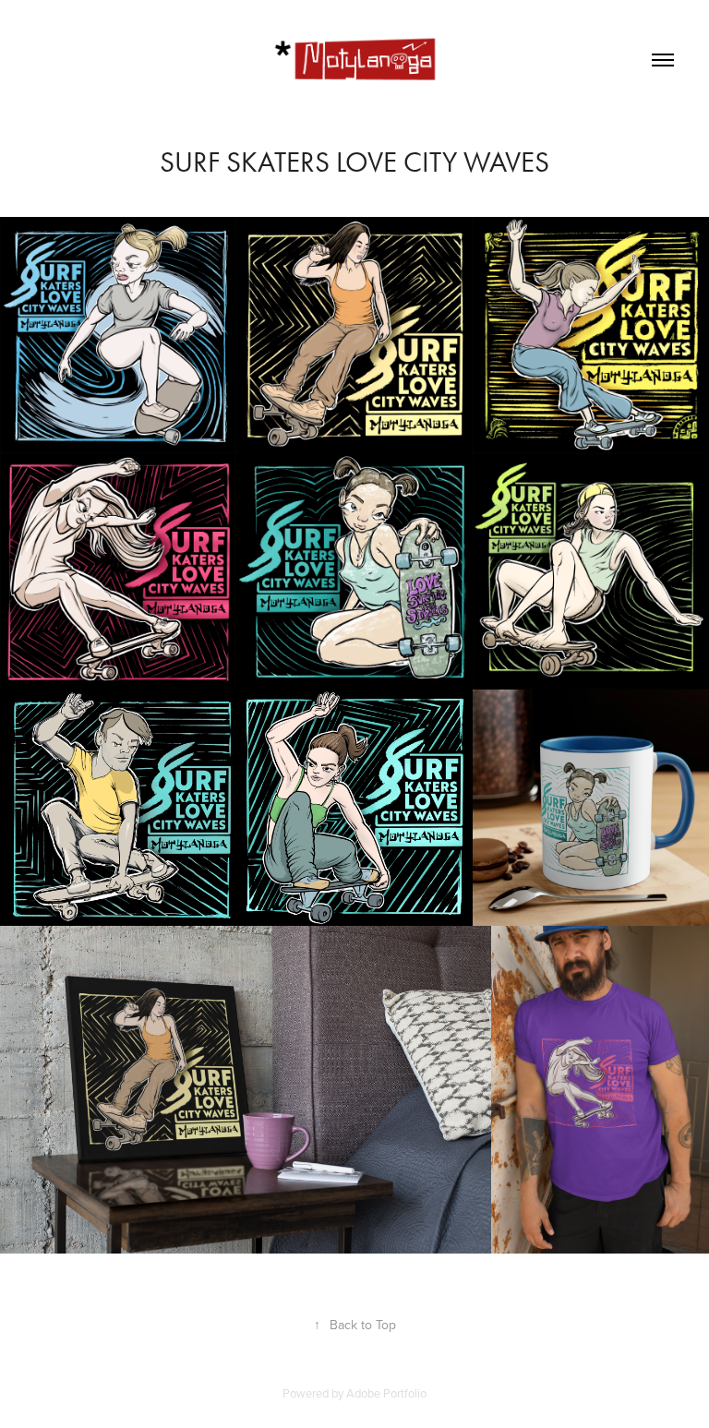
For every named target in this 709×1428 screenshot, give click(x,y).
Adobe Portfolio (386, 1393)
